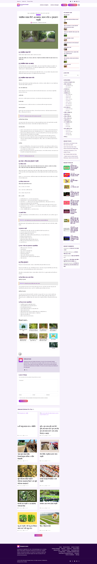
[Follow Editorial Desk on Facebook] (25, 370)
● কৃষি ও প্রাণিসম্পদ (32, 13)
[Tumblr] (79, 1)
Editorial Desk (35, 22)
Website (48, 394)
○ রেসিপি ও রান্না (67, 102)
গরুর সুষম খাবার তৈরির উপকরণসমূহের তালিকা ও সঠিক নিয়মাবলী (26, 456)
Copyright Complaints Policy (73, 551)
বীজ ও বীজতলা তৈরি (45, 526)
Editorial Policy (57, 550)
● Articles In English (68, 82)
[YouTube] (75, 1)
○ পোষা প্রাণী (67, 100)
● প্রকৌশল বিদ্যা (66, 120)
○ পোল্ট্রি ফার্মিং (67, 133)
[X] (73, 1)
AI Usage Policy (61, 551)
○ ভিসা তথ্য (67, 87)
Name (20, 394)
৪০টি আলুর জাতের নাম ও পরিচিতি (26, 426)
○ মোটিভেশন (67, 97)
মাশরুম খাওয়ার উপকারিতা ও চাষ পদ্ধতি (69, 38)
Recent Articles (72, 4)
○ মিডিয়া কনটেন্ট (67, 105)
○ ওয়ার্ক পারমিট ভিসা (68, 85)
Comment (21, 380)
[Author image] (31, 22)
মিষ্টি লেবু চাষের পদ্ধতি (66, 14)
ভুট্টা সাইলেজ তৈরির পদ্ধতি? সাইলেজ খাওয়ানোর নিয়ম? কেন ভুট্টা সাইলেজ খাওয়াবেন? (27, 481)
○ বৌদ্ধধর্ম (66, 125)
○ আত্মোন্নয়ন (67, 96)
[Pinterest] (77, 1)
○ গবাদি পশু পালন (26, 485)
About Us (19, 1)
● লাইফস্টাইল (66, 92)
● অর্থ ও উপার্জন (66, 107)
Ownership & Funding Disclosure (66, 553)
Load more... (38, 535)
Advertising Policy (75, 550)
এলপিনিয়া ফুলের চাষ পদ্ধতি (67, 64)
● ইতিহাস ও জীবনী (66, 116)
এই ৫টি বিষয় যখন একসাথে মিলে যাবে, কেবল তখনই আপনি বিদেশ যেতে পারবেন (71, 265)
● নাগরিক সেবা (66, 90)
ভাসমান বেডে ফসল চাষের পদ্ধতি (48, 503)
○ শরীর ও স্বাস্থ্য (67, 94)
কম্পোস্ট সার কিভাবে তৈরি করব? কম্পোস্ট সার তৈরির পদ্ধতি (71, 42)
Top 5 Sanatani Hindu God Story (70, 154)
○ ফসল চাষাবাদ (26, 435)
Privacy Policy (30, 1)
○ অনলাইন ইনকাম (68, 108)
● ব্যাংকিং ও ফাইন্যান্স (67, 112)
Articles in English (75, 547)
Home (28, 13)
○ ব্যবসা (66, 110)
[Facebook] (70, 1)
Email (34, 394)
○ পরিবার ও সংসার (67, 99)
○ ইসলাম (66, 126)
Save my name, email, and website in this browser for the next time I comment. (34, 397)
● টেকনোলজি (65, 89)
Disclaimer (77, 553)
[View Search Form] (79, 5)
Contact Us (24, 1)
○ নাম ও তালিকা (67, 103)
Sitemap (64, 4)
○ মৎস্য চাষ (67, 130)
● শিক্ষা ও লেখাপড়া (66, 118)
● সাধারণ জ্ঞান (66, 114)
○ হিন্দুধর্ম (66, 123)
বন (19, 353)
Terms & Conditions (70, 554)
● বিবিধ (65, 136)
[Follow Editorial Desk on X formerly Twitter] (27, 370)
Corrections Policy (66, 550)
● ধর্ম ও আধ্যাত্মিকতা (67, 121)
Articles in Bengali (56, 548)
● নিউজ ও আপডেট (66, 84)
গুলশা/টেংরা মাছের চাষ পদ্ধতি (67, 47)
